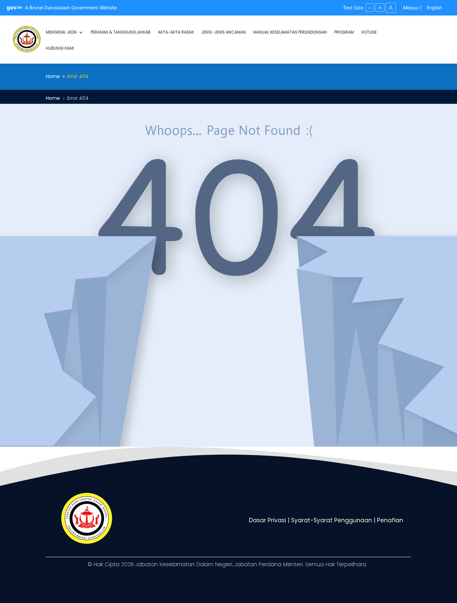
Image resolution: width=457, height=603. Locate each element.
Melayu (411, 7)
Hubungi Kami (60, 48)
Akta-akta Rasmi (176, 32)
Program (344, 32)
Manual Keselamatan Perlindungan (290, 32)
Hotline (369, 32)
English (434, 7)
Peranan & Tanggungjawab (121, 32)
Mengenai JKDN (61, 32)
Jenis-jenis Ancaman (223, 32)
